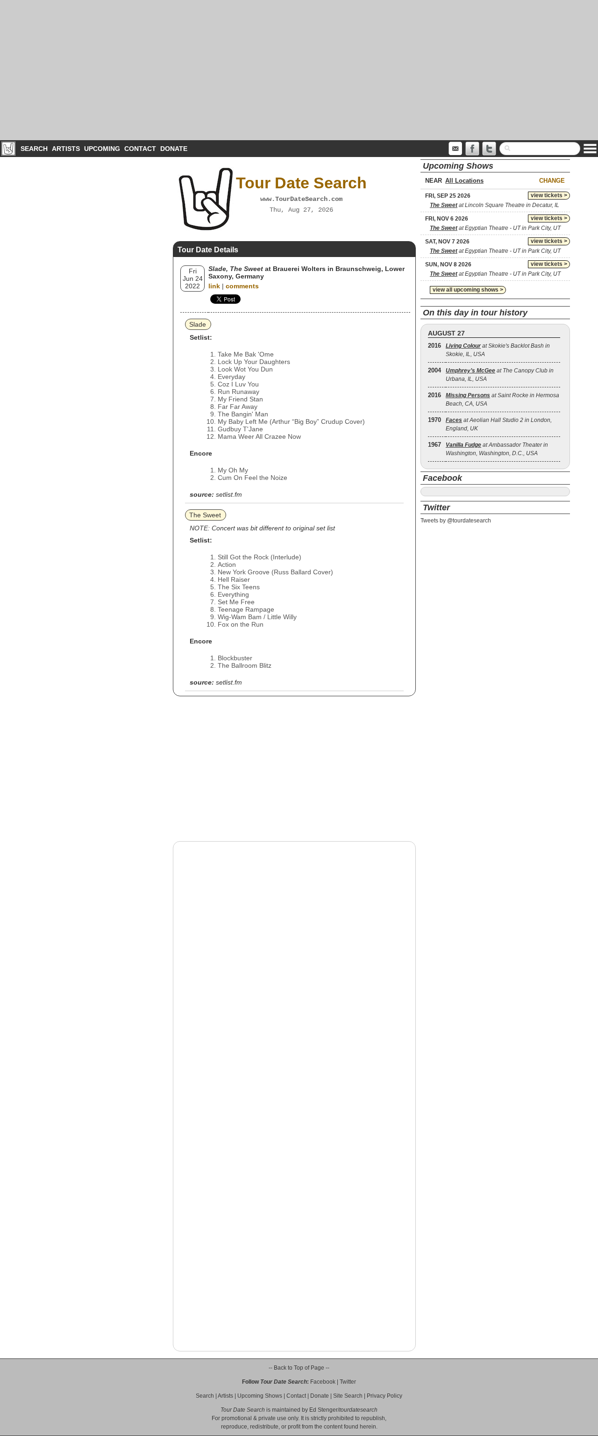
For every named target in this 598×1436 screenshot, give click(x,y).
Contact (140, 148)
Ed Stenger (323, 1410)
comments (242, 286)
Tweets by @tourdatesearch (455, 520)
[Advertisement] (299, 70)
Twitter (348, 1382)
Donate (173, 148)
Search (34, 148)
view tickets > (549, 195)
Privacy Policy (384, 1396)
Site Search (348, 1396)
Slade (197, 324)
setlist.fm (229, 494)
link (214, 286)
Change (552, 180)
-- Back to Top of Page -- (299, 1368)
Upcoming (102, 148)
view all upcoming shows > (468, 289)
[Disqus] (294, 968)
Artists (66, 148)
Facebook (322, 1382)
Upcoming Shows (259, 1396)
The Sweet (205, 515)
